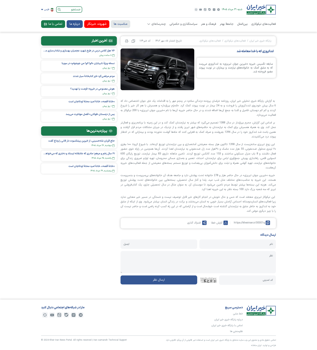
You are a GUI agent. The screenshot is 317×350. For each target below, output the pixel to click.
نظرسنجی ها (236, 331)
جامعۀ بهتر (227, 24)
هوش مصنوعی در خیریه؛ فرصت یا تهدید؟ (92, 89)
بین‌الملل (242, 24)
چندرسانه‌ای (159, 24)
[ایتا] (205, 9)
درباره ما (75, 24)
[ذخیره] (133, 41)
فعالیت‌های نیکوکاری (263, 24)
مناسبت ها (120, 24)
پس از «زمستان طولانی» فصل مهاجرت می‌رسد (90, 114)
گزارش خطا (217, 223)
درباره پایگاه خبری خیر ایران (228, 320)
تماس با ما (55, 24)
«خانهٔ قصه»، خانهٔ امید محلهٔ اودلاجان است (91, 102)
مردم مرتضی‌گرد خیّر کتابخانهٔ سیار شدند (94, 76)
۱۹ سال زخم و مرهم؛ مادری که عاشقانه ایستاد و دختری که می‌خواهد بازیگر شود (79, 154)
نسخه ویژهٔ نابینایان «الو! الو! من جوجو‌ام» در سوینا (88, 63)
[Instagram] (214, 9)
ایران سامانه (256, 345)
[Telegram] (218, 9)
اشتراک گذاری (194, 223)
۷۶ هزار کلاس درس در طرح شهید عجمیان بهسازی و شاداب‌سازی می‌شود (79, 51)
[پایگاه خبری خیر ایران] (261, 9)
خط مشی (238, 314)
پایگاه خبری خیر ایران (260, 41)
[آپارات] (196, 9)
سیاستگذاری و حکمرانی (183, 24)
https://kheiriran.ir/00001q (249, 223)
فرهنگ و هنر (208, 24)
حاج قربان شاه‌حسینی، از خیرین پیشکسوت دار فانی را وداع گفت (81, 141)
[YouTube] (200, 9)
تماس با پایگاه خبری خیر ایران (227, 325)
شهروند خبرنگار (96, 24)
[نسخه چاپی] (126, 41)
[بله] (209, 9)
